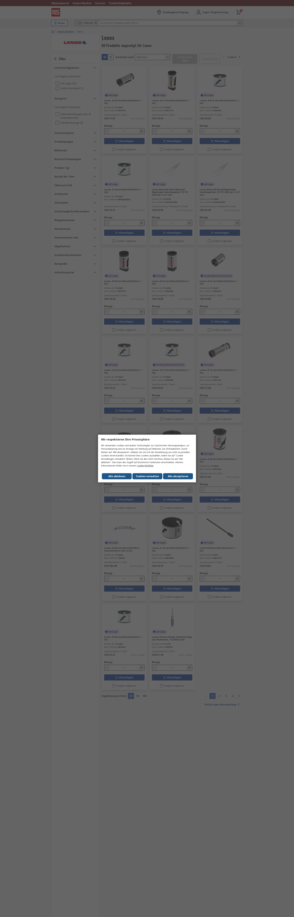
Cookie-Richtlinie (145, 465)
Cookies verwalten (147, 476)
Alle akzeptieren (178, 476)
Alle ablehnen (116, 476)
